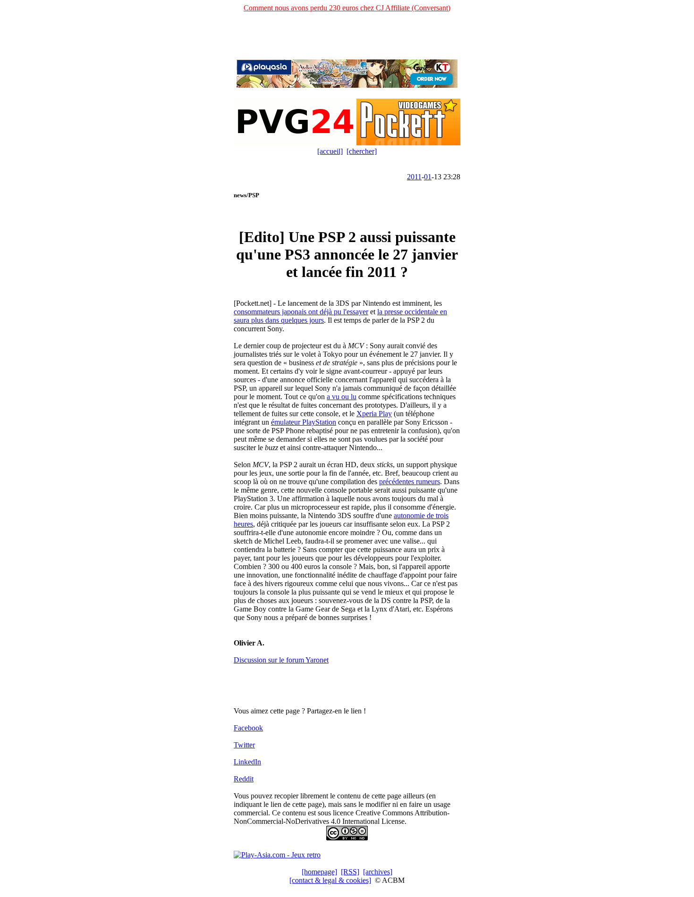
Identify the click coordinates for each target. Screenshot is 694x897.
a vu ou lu (341, 397)
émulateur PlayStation (303, 422)
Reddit (244, 779)
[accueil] (330, 151)
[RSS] (350, 872)
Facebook (248, 728)
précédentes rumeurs (409, 482)
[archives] (377, 872)
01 (428, 177)
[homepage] (319, 872)
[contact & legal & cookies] (330, 880)
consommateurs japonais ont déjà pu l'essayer (301, 312)
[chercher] (362, 151)
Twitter (244, 745)
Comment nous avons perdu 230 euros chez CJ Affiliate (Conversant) (347, 8)
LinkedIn (247, 762)
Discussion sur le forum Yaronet (281, 660)
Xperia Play (374, 414)
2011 (414, 177)
